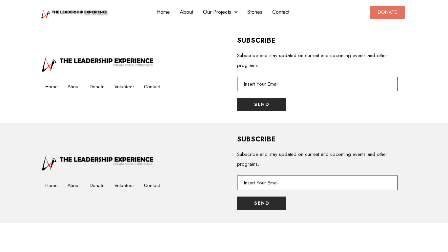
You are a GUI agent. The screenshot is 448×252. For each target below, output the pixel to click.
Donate (97, 86)
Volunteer (124, 86)
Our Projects (217, 12)
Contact (280, 12)
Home (163, 12)
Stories (254, 12)
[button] (220, 12)
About (186, 12)
